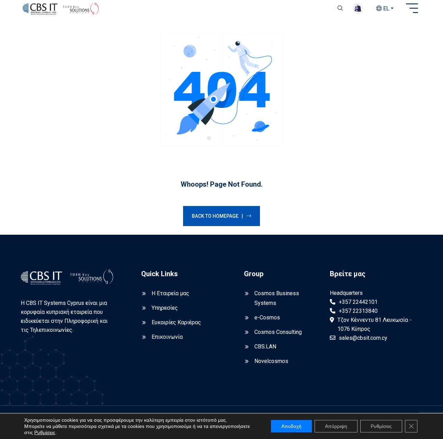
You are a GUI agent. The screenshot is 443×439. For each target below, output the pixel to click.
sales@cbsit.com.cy (363, 338)
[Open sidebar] (412, 9)
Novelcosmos (271, 361)
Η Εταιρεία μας (170, 293)
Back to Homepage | (217, 216)
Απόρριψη (336, 426)
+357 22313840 (358, 311)
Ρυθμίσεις (44, 432)
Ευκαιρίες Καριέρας (176, 322)
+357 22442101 (358, 302)
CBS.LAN (265, 346)
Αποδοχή (291, 426)
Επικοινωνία (167, 337)
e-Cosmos (267, 317)
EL (385, 8)
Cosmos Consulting (278, 332)
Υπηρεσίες (165, 308)
